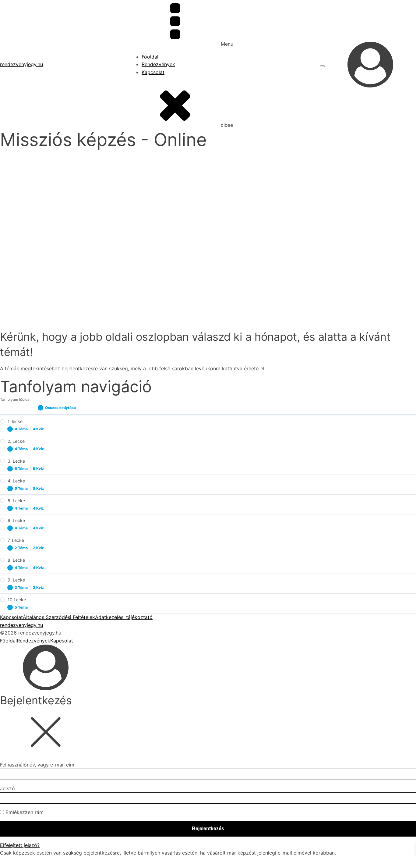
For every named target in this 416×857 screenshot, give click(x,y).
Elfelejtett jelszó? (20, 845)
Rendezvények (158, 64)
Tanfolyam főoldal (15, 399)
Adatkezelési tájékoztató (124, 617)
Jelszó (7, 788)
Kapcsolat (153, 72)
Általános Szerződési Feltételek (59, 617)
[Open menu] (322, 66)
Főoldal (150, 57)
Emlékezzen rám (24, 812)
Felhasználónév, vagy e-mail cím (37, 765)
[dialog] (208, 672)
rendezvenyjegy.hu (21, 64)
